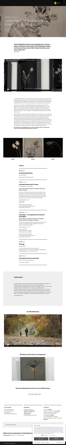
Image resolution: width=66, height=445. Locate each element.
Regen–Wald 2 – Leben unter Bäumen (13, 435)
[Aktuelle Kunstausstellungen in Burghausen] (58, 2)
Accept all (56, 439)
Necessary (46, 435)
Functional (53, 435)
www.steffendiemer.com (18, 295)
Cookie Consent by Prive (60, 442)
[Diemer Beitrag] (33, 369)
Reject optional (41, 438)
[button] (10, 425)
